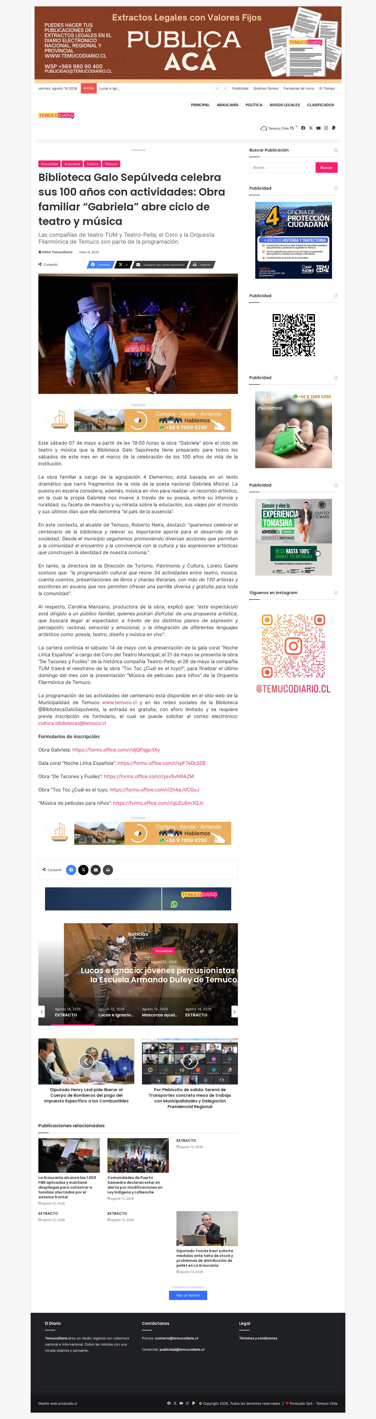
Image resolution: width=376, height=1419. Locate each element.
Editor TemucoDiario (57, 252)
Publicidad (240, 88)
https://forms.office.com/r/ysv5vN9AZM (149, 776)
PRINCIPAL (200, 105)
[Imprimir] (108, 870)
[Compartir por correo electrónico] (96, 870)
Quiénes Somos (266, 88)
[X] (83, 870)
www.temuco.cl (119, 702)
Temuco (111, 164)
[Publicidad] (188, 44)
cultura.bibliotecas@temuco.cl (72, 723)
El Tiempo (327, 88)
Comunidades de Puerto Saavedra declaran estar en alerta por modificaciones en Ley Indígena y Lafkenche (134, 1185)
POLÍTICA (254, 105)
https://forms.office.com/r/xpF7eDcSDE (162, 763)
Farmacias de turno (299, 88)
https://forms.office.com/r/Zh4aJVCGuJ (154, 790)
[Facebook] (71, 870)
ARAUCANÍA (227, 105)
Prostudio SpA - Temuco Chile (314, 1403)
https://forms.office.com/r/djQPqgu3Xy (116, 750)
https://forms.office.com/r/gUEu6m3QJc (158, 803)
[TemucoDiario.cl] (56, 116)
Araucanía (72, 164)
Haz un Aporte (188, 1295)
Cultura (92, 164)
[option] (163, 974)
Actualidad (49, 164)
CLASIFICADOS (320, 105)
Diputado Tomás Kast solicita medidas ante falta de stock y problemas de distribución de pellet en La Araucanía (204, 1258)
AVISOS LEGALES (285, 105)
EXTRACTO (186, 1140)
